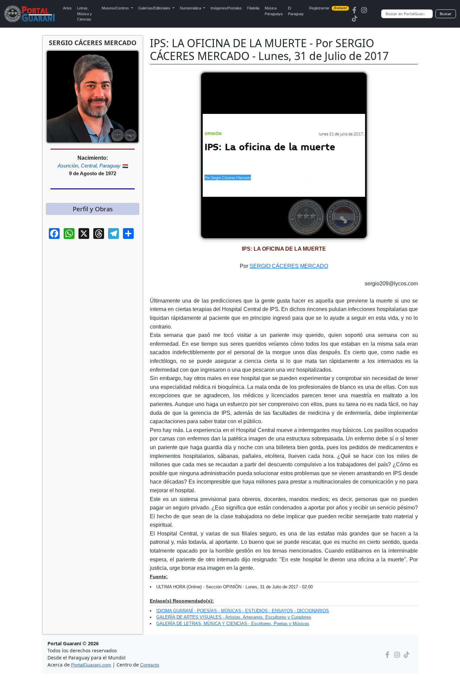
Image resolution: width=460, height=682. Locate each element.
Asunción (68, 165)
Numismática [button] (191, 8)
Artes (67, 8)
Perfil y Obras (93, 209)
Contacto (149, 665)
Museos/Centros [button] (116, 8)
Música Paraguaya (274, 11)
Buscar (446, 13)
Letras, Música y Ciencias (84, 13)
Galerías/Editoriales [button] (154, 8)
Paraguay (110, 165)
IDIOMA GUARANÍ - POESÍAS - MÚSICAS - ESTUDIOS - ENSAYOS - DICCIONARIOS (242, 610)
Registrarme (328, 8)
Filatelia (253, 8)
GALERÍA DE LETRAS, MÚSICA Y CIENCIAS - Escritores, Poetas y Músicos (232, 623)
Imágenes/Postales (226, 8)
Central (89, 165)
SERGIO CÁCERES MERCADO (289, 266)
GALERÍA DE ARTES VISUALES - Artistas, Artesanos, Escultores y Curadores (233, 617)
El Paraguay (296, 11)
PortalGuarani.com (91, 665)
